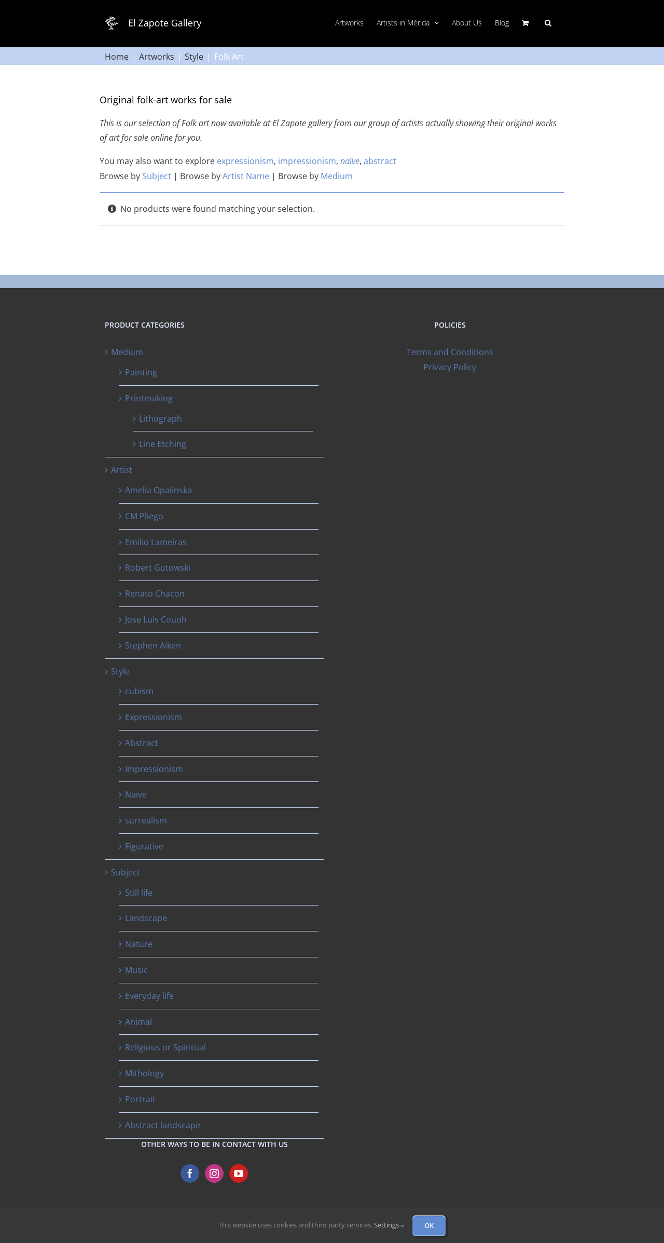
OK (429, 1225)
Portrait (140, 1099)
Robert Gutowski (157, 567)
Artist (121, 470)
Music (136, 970)
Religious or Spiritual (165, 1047)
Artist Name (246, 176)
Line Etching (162, 444)
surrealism (146, 820)
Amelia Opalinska (158, 490)
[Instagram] (214, 1173)
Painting (141, 372)
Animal (138, 1022)
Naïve (136, 794)
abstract (380, 161)
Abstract (141, 743)
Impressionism (154, 769)
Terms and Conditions (450, 352)
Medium (337, 176)
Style (120, 671)
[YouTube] (238, 1173)
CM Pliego (144, 516)
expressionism (245, 161)
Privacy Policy (449, 367)
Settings (387, 1225)
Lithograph (160, 418)
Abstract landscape (162, 1125)
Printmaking (149, 398)
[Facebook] (190, 1173)
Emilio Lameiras (156, 542)
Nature (139, 944)
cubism (139, 691)
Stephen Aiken (153, 645)
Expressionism (153, 717)
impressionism (307, 161)
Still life (139, 892)
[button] (548, 22)
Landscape (146, 918)
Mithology (144, 1073)
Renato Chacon (155, 593)
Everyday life (149, 996)
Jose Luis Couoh (156, 619)
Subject (156, 176)
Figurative (144, 846)
